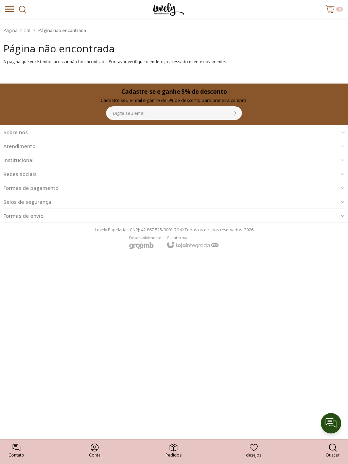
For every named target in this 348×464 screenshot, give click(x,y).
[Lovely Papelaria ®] (168, 9)
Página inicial (16, 30)
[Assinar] (235, 113)
